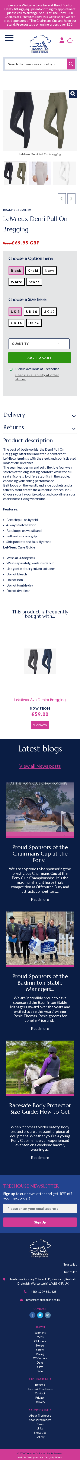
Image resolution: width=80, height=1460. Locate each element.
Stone (35, 282)
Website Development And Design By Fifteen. (40, 1457)
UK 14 (17, 324)
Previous (62, 198)
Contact (40, 1393)
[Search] (71, 64)
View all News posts (40, 766)
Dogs (40, 1362)
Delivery (14, 414)
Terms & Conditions (40, 1389)
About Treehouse (40, 1415)
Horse (40, 1345)
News (40, 1424)
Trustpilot (70, 1264)
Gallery (40, 1437)
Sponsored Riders (40, 1420)
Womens (40, 1332)
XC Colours (40, 1358)
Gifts (40, 1367)
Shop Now (40, 725)
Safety (40, 1349)
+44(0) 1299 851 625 (43, 1291)
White (18, 282)
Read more (40, 899)
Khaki (34, 271)
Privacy (40, 1397)
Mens (40, 1337)
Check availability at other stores (37, 377)
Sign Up (40, 1222)
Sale (40, 1371)
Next (72, 198)
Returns (13, 427)
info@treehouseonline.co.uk (43, 1299)
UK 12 (50, 312)
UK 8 (16, 312)
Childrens (40, 1341)
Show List (40, 1432)
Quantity (20, 344)
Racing (40, 1354)
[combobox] (40, 64)
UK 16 (35, 324)
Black (17, 271)
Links (40, 1428)
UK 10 (32, 312)
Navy (51, 271)
